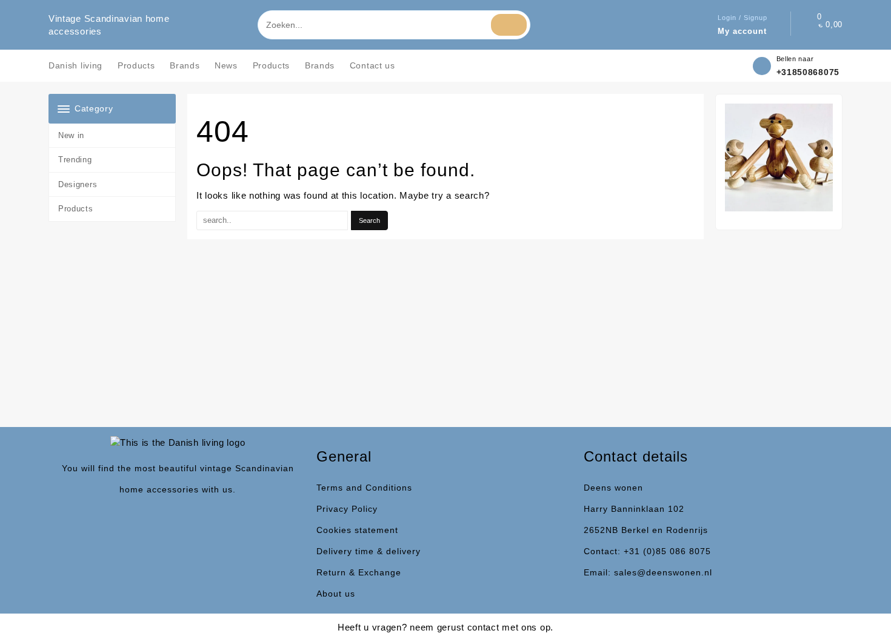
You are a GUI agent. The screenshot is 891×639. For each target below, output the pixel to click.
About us (335, 593)
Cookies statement (357, 530)
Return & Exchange (358, 572)
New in (71, 135)
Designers (77, 184)
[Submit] (509, 25)
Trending (75, 159)
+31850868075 (807, 72)
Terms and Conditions (364, 487)
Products (75, 208)
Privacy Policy (347, 509)
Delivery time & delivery (368, 551)
